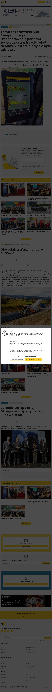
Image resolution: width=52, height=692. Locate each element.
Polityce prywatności (31, 356)
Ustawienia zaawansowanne (17, 359)
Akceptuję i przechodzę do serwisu (33, 359)
